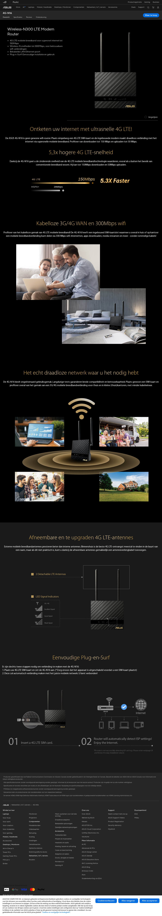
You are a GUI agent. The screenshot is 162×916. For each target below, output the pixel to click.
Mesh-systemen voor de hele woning (66, 815)
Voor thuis (7, 818)
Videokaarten (34, 829)
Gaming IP (59, 865)
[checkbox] (151, 117)
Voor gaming (7, 833)
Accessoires (7, 841)
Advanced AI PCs (88, 848)
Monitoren (33, 814)
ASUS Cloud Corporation (91, 829)
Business (156, 2)
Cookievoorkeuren (106, 900)
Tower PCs (7, 852)
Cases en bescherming (63, 850)
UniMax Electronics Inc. (90, 833)
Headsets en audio (62, 843)
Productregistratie (135, 2)
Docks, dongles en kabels (64, 858)
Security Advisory (114, 825)
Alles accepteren (149, 900)
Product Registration (116, 822)
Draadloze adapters (62, 820)
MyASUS (111, 829)
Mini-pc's (6, 860)
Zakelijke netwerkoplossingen (66, 827)
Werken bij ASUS (88, 818)
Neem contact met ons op (117, 814)
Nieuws (84, 822)
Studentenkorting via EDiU (92, 878)
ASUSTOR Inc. (87, 825)
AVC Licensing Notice (90, 863)
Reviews (29, 17)
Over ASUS (86, 814)
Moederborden (34, 825)
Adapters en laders (62, 854)
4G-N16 (7, 13)
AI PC (84, 844)
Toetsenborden (60, 835)
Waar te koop (151, 15)
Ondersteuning (41, 17)
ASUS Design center (89, 852)
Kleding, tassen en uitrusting (65, 846)
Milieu (136, 818)
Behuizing (32, 833)
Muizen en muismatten (63, 839)
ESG (136, 814)
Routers (32, 860)
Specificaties (18, 17)
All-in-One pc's (8, 848)
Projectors (33, 818)
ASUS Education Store (90, 860)
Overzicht (6, 17)
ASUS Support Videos (116, 818)
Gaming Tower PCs (10, 856)
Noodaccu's (59, 862)
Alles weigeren (128, 900)
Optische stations (35, 848)
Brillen (5, 864)
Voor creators (8, 825)
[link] (7, 7)
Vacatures (85, 837)
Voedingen (33, 841)
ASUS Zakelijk (87, 856)
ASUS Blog (86, 867)
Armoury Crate (87, 871)
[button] (147, 2)
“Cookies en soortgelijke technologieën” (56, 912)
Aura (83, 875)
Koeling (32, 837)
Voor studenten (8, 829)
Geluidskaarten (34, 844)
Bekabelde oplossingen (63, 824)
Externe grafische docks (38, 852)
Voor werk (7, 822)
